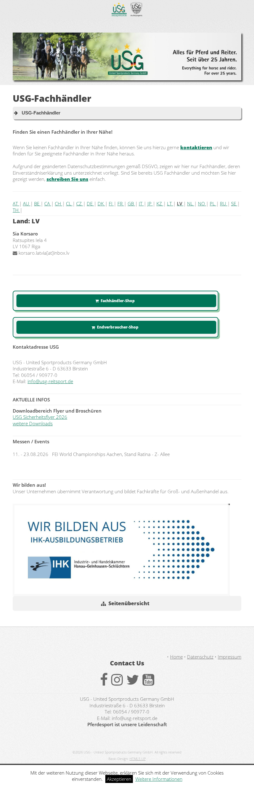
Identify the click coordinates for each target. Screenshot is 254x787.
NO (202, 203)
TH (16, 210)
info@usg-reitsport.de (50, 381)
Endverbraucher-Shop (117, 326)
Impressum (229, 657)
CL (69, 203)
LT (170, 203)
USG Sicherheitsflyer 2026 (40, 417)
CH (58, 203)
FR (120, 203)
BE (37, 203)
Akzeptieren (119, 779)
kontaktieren (196, 147)
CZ (79, 203)
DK (101, 203)
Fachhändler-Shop (118, 300)
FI (111, 203)
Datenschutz (200, 657)
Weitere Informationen (158, 779)
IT (141, 203)
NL (190, 203)
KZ (159, 203)
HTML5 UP (137, 759)
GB (131, 203)
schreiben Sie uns (67, 179)
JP (150, 203)
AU (26, 203)
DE (90, 203)
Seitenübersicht (128, 603)
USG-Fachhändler (39, 112)
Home (176, 657)
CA (47, 203)
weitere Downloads (33, 423)
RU (223, 203)
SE (234, 203)
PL (213, 203)
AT (16, 203)
